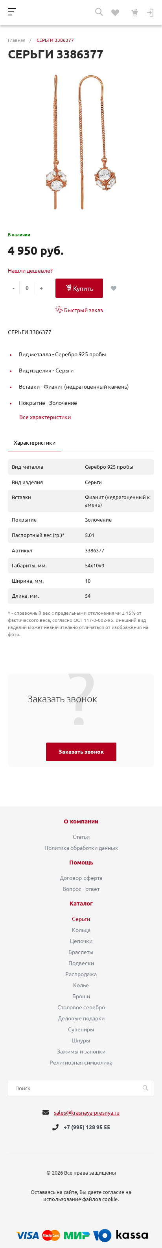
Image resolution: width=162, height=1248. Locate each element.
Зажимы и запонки (81, 1051)
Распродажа (81, 974)
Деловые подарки (81, 1018)
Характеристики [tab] (34, 443)
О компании (81, 821)
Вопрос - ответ (81, 889)
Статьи (81, 837)
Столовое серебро (81, 1007)
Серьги (81, 919)
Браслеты (81, 952)
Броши (81, 996)
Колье (81, 985)
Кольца (81, 930)
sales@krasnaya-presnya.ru (87, 1113)
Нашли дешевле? (30, 271)
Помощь (81, 862)
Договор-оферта (81, 878)
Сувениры (81, 1029)
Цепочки (81, 941)
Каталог (81, 903)
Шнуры (81, 1040)
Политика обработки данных (81, 848)
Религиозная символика (81, 1062)
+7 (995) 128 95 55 (87, 1127)
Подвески (81, 963)
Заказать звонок (81, 751)
